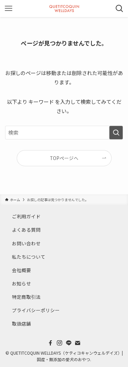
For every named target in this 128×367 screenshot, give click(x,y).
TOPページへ (64, 158)
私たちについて (28, 256)
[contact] (77, 343)
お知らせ (21, 283)
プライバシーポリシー (36, 310)
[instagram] (59, 343)
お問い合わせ (26, 243)
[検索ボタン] (119, 8)
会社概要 (21, 270)
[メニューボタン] (8, 8)
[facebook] (50, 343)
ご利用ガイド (26, 216)
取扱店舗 (21, 323)
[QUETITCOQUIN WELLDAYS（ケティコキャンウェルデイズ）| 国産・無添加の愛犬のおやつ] (64, 8)
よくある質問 (26, 229)
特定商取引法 (26, 296)
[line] (68, 343)
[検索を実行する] (116, 132)
